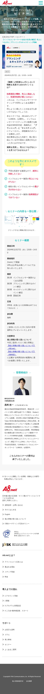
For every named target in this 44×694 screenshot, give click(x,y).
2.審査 (7, 601)
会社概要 (29, 681)
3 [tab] (25, 226)
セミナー (8, 644)
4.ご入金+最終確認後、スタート (16, 611)
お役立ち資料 (10, 630)
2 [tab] (22, 226)
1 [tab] (19, 226)
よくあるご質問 (10, 649)
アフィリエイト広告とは (14, 562)
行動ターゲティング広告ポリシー (17, 524)
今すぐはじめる (10, 510)
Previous (3, 221)
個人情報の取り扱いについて (15, 519)
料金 (6, 577)
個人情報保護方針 (17, 681)
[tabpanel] (22, 219)
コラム (7, 634)
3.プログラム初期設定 (13, 606)
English (7, 514)
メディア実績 (10, 572)
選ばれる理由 (10, 567)
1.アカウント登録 (11, 596)
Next (41, 221)
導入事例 (8, 640)
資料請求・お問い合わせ (14, 505)
